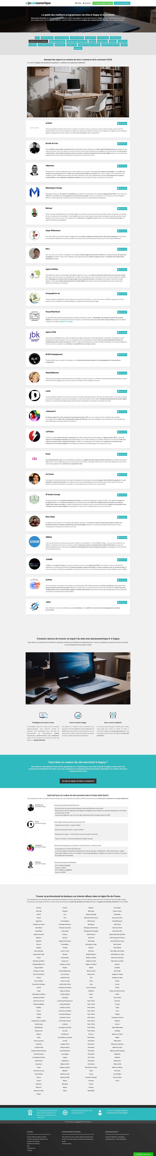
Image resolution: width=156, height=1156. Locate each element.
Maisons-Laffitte (65, 1067)
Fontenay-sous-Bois (65, 927)
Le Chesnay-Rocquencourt (65, 1001)
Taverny (117, 1004)
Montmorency (91, 934)
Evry (65, 914)
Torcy (117, 1011)
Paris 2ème (91, 1041)
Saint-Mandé (117, 947)
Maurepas (65, 1084)
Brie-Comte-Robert (38, 974)
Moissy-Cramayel (91, 914)
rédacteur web (71, 45)
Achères (38, 908)
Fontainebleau (65, 921)
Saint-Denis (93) (117, 931)
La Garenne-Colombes (64, 987)
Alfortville (39, 911)
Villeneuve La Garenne (117, 1044)
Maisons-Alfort (65, 1064)
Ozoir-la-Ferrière (91, 987)
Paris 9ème (91, 1064)
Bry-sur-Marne (39, 981)
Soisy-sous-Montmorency (117, 991)
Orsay (91, 981)
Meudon (91, 908)
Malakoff (65, 1070)
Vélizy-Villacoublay (117, 1027)
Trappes (117, 1014)
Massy (65, 1080)
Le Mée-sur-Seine (65, 1007)
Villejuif (117, 1037)
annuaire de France (39, 740)
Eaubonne (39, 1084)
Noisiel (91, 967)
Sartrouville (117, 971)
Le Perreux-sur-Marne (65, 1011)
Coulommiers (39, 1060)
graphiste (92, 41)
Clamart (38, 1034)
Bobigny (38, 947)
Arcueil (39, 917)
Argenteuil (39, 921)
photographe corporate (46, 45)
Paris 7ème (91, 1057)
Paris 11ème (91, 1004)
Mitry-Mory (91, 911)
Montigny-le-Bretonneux (91, 927)
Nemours (91, 951)
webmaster (78, 48)
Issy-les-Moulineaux (65, 971)
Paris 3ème (91, 1044)
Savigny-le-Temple (117, 974)
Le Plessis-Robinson (65, 1014)
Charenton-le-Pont (38, 1001)
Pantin (91, 994)
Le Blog (78, 3)
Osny (91, 984)
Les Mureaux (65, 1034)
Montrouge (91, 941)
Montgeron (91, 924)
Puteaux (91, 1087)
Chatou (39, 1011)
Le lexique (29, 1150)
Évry (65, 917)
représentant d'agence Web (110, 45)
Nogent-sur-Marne (91, 964)
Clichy (38, 1037)
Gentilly (65, 947)
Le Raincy (65, 1024)
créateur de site (115, 38)
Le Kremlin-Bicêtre (65, 1004)
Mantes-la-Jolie (65, 1074)
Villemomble (117, 1041)
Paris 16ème (91, 1021)
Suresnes (117, 1001)
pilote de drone (60, 45)
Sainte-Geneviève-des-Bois (117, 934)
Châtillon (38, 1007)
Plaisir (91, 1070)
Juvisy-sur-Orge (65, 981)
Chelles (39, 1017)
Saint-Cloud (117, 924)
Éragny (39, 1094)
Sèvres (117, 987)
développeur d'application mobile (77, 41)
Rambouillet (91, 1090)
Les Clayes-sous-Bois (65, 1027)
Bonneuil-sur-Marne (39, 961)
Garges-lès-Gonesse (65, 941)
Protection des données (33, 1141)
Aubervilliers (38, 931)
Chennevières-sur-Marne (39, 1021)
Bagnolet (38, 941)
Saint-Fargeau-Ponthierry (117, 937)
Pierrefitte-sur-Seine (91, 1067)
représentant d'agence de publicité (89, 45)
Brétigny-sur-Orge (38, 971)
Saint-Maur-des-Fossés (117, 951)
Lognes (65, 1057)
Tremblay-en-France (117, 1017)
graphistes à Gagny (66, 321)
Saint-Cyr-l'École (117, 927)
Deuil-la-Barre (39, 1074)
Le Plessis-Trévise (65, 1017)
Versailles (117, 1031)
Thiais (117, 1007)
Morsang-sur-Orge (91, 944)
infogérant (32, 45)
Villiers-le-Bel (117, 1064)
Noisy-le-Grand (91, 971)
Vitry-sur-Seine (117, 1077)
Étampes (65, 911)
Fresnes (65, 934)
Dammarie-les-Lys (38, 1070)
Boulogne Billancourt (39, 964)
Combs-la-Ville (39, 1047)
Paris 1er (91, 1034)
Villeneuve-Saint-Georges (117, 1050)
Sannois (117, 964)
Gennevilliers (65, 944)
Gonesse (65, 954)
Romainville (117, 914)
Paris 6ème (91, 1054)
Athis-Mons (38, 927)
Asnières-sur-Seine (38, 924)
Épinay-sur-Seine (39, 1090)
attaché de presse (47, 38)
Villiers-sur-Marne (117, 1067)
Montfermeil (91, 921)
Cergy (38, 991)
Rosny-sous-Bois (117, 917)
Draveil (39, 1080)
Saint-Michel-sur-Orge (117, 954)
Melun (65, 1090)
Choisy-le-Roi (39, 1031)
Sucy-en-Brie (117, 997)
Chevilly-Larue (39, 1024)
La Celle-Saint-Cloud (65, 984)
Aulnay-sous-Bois (39, 934)
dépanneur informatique (57, 41)
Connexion (87, 3)
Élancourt (39, 1087)
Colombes (39, 1044)
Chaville (39, 1014)
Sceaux (117, 981)
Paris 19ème (91, 1031)
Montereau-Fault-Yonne (91, 917)
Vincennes (117, 1070)
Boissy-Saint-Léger (38, 954)
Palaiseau (91, 991)
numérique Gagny (66, 1143)
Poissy (91, 1074)
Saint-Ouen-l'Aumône (117, 957)
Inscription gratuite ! (122, 3)
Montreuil (91, 937)
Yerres (117, 1080)
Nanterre (91, 947)
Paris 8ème (91, 1060)
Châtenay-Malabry (38, 1004)
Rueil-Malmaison (117, 921)
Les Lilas (64, 1031)
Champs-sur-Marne (38, 997)
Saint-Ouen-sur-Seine (117, 961)
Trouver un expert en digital (103, 3)
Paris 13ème (91, 1011)
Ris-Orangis (117, 908)
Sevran (117, 984)
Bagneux (38, 937)
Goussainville (65, 957)
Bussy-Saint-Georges (38, 984)
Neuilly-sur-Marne (91, 957)
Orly (91, 977)
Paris (91, 997)
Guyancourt (65, 961)
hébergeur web (102, 41)
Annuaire (29, 1137)
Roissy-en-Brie (117, 911)
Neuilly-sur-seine (91, 961)
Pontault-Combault (91, 1077)
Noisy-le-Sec (91, 974)
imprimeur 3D (122, 41)
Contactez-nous (31, 1148)
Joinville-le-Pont (65, 977)
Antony (39, 914)
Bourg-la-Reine (38, 967)
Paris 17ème (91, 1024)
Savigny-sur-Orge (117, 977)
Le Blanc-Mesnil (65, 994)
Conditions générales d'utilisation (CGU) (37, 1139)
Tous (37, 38)
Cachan (39, 987)
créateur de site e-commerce (38, 41)
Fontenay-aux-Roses (65, 924)
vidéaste (124, 45)
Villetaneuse (117, 1060)
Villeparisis (117, 1054)
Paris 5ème (91, 1050)
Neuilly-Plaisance (91, 954)
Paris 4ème (91, 1047)
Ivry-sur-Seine (65, 974)
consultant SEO (90, 38)
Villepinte (117, 1057)
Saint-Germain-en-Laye (117, 941)
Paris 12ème (91, 1007)
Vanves (117, 1024)
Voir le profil (122, 123)
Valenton (117, 1021)
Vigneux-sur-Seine (117, 1034)
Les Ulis (65, 1041)
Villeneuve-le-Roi (117, 1047)
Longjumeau (65, 1060)
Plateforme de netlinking (33, 1143)
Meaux (65, 1087)
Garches (64, 937)
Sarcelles (117, 967)
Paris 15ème (91, 1017)
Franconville (64, 931)
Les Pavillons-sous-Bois (65, 1037)
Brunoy (39, 977)
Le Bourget (65, 997)
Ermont (65, 908)
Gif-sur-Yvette (65, 951)
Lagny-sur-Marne (65, 991)
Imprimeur (113, 41)
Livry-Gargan (65, 1054)
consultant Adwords (77, 38)
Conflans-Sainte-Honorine (38, 1050)
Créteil (39, 1067)
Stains (117, 994)
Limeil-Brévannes (65, 1050)
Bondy (39, 957)
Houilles (65, 967)
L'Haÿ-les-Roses (65, 1047)
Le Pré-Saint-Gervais (65, 1021)
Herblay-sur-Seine (65, 964)
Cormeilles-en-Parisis (38, 1057)
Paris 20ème (91, 1037)
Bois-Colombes (38, 951)
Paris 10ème (91, 1001)
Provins (91, 1084)
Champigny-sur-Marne (38, 994)
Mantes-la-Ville (65, 1077)
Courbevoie (38, 1064)
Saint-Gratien (117, 944)
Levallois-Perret (65, 1044)
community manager (62, 38)
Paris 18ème (91, 1027)
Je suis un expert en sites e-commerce (78, 781)
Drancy (39, 1077)
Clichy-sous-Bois (39, 1041)
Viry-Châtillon (117, 1074)
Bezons (39, 944)
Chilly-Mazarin (39, 1027)
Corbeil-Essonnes (39, 1054)
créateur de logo (103, 38)
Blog (28, 1146)
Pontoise (91, 1080)
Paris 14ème (91, 1014)
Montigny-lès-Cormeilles (91, 931)
